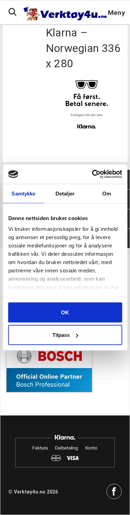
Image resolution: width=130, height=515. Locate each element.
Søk (12, 12)
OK (65, 312)
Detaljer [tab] (65, 193)
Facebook (114, 491)
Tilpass (61, 335)
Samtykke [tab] (23, 193)
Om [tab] (106, 193)
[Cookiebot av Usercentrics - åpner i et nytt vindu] (92, 174)
